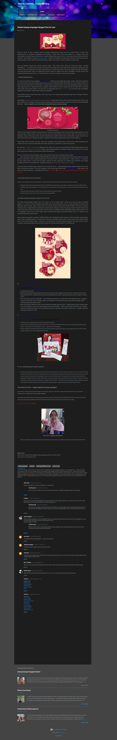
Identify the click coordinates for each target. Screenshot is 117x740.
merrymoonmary (62, 732)
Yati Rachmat (32, 488)
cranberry (31, 466)
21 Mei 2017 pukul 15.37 (34, 498)
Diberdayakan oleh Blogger (59, 729)
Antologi (51, 15)
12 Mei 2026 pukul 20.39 (34, 594)
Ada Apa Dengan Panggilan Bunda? (28, 672)
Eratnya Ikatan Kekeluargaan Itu (27, 709)
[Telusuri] (102, 4)
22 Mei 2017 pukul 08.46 (42, 524)
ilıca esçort (27, 602)
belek (25, 588)
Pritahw (26, 498)
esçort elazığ (27, 598)
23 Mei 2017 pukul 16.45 (35, 552)
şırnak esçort (27, 599)
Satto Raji (26, 483)
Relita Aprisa (27, 570)
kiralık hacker (27, 582)
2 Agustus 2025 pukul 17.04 (35, 578)
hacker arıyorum (28, 584)
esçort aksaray (28, 606)
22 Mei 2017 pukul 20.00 (35, 536)
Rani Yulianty (27, 562)
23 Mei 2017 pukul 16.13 (39, 544)
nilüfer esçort (27, 608)
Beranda (22, 15)
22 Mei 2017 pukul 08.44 (42, 504)
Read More (84, 685)
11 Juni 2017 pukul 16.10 (37, 562)
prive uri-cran (31, 24)
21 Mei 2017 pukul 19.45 (42, 488)
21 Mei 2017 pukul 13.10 (35, 483)
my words (26, 536)
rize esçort (26, 604)
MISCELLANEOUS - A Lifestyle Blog (33, 4)
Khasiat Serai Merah (24, 690)
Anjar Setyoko (28, 516)
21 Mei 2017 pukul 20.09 (37, 516)
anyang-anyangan (42, 58)
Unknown (26, 553)
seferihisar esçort (28, 609)
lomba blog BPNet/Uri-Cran (43, 466)
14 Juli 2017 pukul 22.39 (37, 570)
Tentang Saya (32, 15)
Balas (25, 495)
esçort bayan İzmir (29, 601)
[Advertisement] (98, 44)
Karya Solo (61, 15)
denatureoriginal (28, 544)
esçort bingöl (27, 605)
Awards (42, 15)
